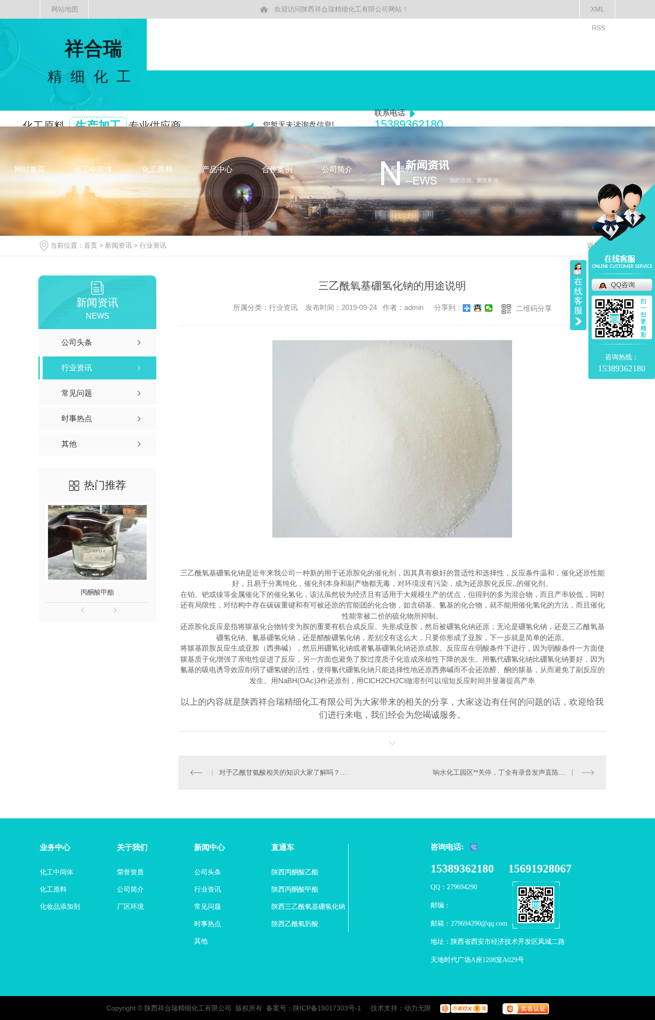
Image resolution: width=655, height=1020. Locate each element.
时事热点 (207, 924)
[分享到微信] (489, 308)
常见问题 (207, 906)
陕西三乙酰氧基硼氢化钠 (308, 906)
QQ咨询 (623, 284)
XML (598, 9)
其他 (201, 941)
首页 (90, 245)
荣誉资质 (130, 872)
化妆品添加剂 (60, 906)
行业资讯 (153, 245)
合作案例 (277, 169)
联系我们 (397, 169)
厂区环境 (130, 906)
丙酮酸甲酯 (97, 592)
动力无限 (417, 1008)
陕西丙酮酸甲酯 (294, 889)
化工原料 (157, 169)
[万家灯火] (460, 1008)
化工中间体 (93, 169)
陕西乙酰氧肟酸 (294, 924)
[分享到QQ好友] (478, 308)
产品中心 (217, 169)
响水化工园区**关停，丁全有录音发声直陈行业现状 (509, 772)
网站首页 (29, 169)
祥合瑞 (93, 61)
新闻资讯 (118, 245)
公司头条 (207, 872)
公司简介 (337, 169)
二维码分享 (534, 308)
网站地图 (64, 9)
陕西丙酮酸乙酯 (294, 872)
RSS (598, 28)
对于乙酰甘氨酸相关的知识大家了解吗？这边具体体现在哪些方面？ (285, 772)
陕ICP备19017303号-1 (327, 1008)
